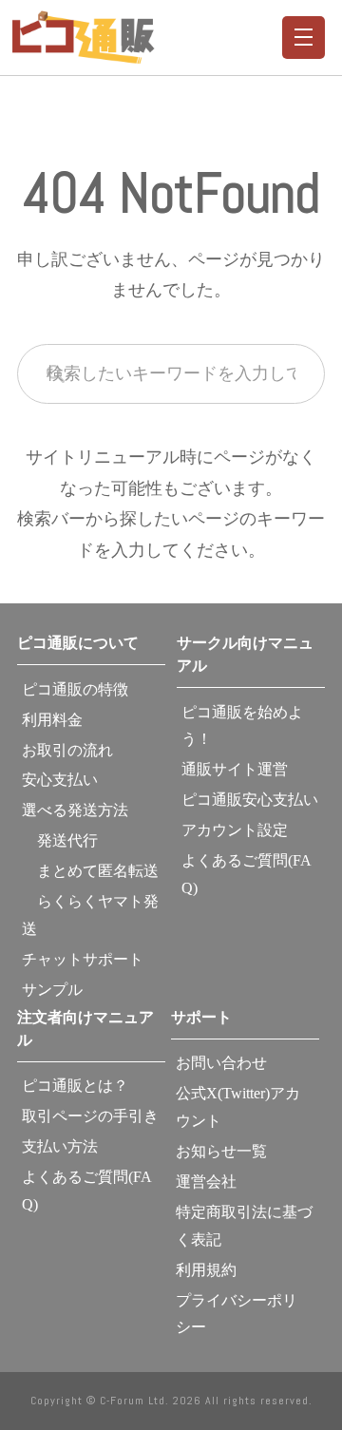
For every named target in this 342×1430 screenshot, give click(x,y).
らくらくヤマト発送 (90, 915)
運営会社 (206, 1181)
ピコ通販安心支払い (249, 799)
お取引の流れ (67, 750)
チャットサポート (82, 959)
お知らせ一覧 (221, 1151)
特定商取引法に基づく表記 (244, 1226)
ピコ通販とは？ (75, 1085)
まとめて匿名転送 (90, 871)
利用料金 (52, 720)
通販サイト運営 (234, 769)
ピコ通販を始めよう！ (242, 726)
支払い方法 (60, 1146)
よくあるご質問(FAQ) (246, 874)
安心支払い (60, 780)
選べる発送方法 (75, 810)
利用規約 (206, 1270)
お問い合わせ (221, 1063)
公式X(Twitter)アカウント (238, 1107)
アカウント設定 (234, 830)
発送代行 (60, 840)
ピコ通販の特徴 (75, 689)
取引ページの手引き (90, 1116)
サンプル (52, 990)
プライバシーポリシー (236, 1314)
